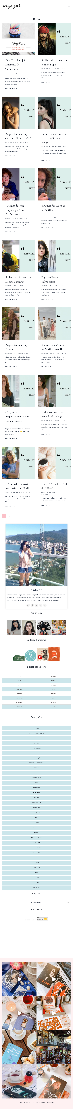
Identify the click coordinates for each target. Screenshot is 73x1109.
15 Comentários (23, 142)
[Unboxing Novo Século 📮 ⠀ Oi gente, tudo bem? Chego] (53, 1081)
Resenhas (36, 857)
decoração (36, 758)
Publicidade (36, 847)
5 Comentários (46, 494)
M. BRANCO (19, 711)
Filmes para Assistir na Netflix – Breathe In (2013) (54, 138)
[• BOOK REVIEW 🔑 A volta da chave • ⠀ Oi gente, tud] (19, 1081)
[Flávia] (14, 627)
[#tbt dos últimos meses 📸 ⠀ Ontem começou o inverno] (53, 1047)
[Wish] (30, 655)
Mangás (36, 827)
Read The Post (11, 88)
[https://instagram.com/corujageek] (28, 605)
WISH (53, 689)
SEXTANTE (19, 706)
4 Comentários (24, 218)
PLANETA (53, 702)
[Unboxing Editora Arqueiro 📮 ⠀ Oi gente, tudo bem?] (19, 1013)
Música (36, 832)
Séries (52, 353)
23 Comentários (10, 75)
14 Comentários (25, 425)
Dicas (36, 768)
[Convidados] (59, 627)
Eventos (36, 793)
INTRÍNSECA (19, 698)
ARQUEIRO (53, 676)
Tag (15, 142)
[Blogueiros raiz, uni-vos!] (30, 920)
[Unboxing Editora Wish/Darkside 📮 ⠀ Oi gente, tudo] (19, 979)
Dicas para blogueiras (36, 773)
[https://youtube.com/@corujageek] (36, 605)
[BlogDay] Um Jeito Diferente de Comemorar (16, 65)
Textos (36, 882)
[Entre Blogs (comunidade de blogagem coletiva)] (42, 919)
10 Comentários (61, 353)
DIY (36, 783)
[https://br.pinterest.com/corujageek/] (45, 605)
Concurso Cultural (36, 753)
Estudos (36, 788)
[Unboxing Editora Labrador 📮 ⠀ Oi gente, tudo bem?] (53, 979)
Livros (36, 823)
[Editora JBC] (42, 654)
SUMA (19, 685)
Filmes (52, 68)
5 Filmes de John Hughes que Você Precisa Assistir (15, 210)
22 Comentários (61, 146)
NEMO (19, 680)
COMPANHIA (53, 711)
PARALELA (53, 685)
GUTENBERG (19, 702)
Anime (36, 728)
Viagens (36, 887)
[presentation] (18, 39)
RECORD (53, 693)
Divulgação (36, 778)
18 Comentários (61, 68)
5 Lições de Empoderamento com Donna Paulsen (17, 417)
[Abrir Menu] (69, 6)
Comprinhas (36, 748)
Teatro (36, 877)
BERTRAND (53, 680)
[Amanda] (29, 627)
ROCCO (19, 676)
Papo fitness (36, 837)
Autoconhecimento (36, 733)
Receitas (36, 852)
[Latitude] (19, 658)
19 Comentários (59, 285)
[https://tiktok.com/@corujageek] (32, 605)
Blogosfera (17, 73)
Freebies (36, 808)
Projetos (36, 842)
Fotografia (36, 803)
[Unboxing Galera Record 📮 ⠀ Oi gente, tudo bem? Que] (53, 1013)
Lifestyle (36, 812)
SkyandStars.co (49, 1106)
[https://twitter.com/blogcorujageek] (40, 605)
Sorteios (36, 867)
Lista (36, 818)
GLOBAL (53, 706)
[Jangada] (54, 654)
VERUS (53, 698)
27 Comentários (25, 285)
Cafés (36, 743)
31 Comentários (23, 353)
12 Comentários (61, 214)
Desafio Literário (36, 763)
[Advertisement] (36, 936)
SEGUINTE (19, 689)
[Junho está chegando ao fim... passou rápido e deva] (19, 1047)
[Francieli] (44, 627)
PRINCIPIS (19, 693)
